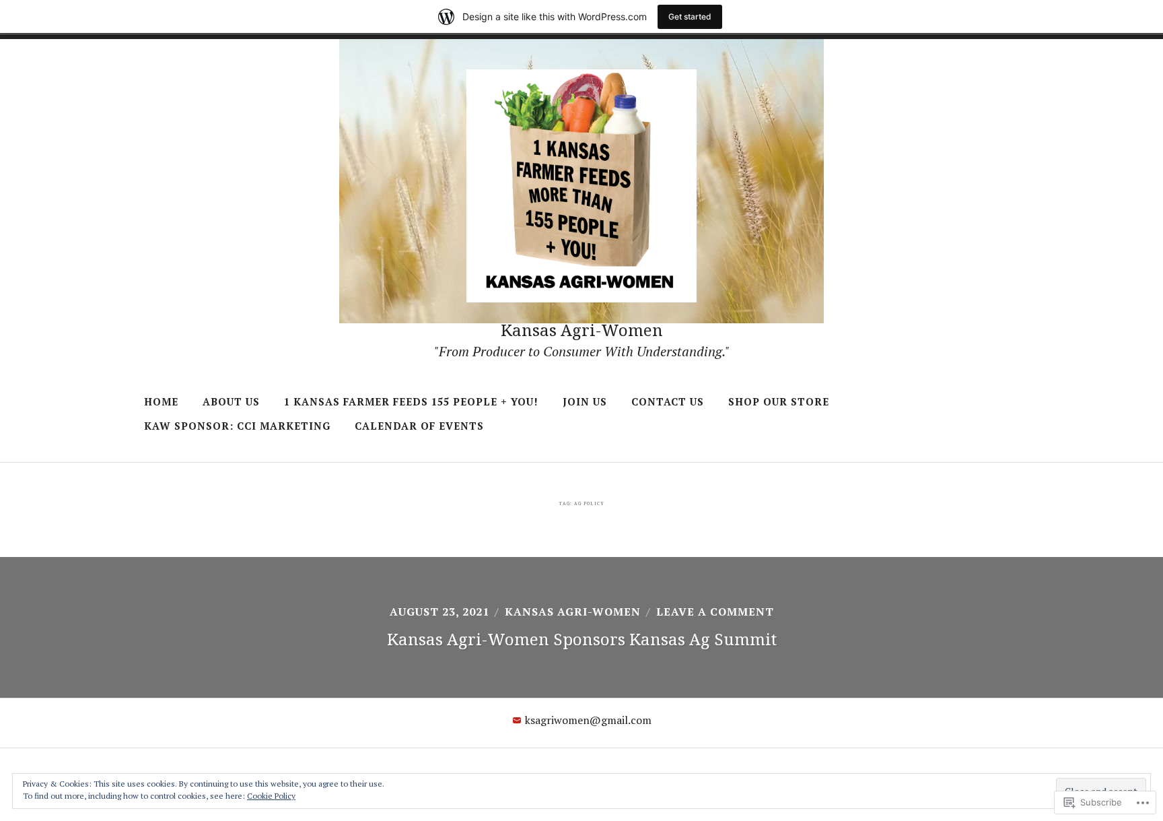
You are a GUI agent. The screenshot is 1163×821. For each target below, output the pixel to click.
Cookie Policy (271, 796)
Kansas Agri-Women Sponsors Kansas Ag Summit (582, 639)
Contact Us (667, 401)
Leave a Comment (715, 611)
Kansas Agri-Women (582, 330)
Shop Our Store (778, 401)
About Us (231, 401)
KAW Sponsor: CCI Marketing (237, 425)
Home (161, 401)
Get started (689, 16)
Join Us (585, 401)
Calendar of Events (419, 425)
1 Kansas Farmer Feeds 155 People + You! (411, 401)
